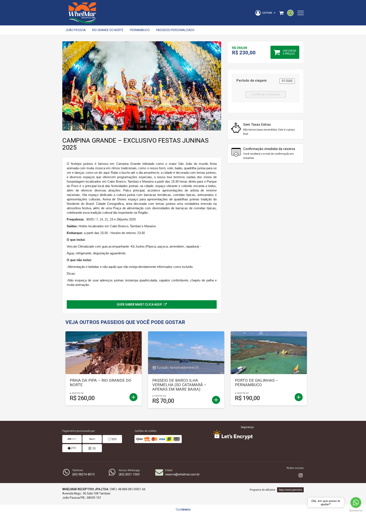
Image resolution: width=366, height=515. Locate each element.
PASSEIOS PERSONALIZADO (175, 30)
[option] (141, 86)
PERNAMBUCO (140, 30)
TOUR (183, 509)
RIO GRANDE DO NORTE (107, 30)
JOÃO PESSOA (75, 30)
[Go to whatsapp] (356, 502)
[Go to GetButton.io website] (356, 510)
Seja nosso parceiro (290, 489)
